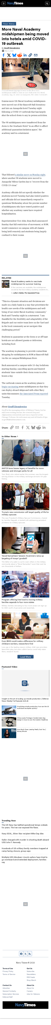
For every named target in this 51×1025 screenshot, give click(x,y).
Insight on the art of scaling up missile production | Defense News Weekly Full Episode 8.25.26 (25, 699)
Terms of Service (9, 974)
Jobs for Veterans (33, 994)
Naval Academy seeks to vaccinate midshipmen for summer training (26, 282)
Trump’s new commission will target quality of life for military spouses (25, 513)
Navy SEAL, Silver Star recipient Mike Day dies (23, 833)
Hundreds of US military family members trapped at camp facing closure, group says (25, 849)
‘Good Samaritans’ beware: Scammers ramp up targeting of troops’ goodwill (23, 557)
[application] (25, 683)
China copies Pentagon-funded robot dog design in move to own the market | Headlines (32, 719)
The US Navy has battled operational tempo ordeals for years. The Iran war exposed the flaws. (25, 826)
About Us (30, 988)
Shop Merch (31, 980)
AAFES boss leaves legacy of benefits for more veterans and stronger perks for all (23, 469)
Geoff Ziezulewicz (12, 48)
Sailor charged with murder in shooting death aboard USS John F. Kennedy (25, 841)
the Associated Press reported (34, 393)
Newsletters (31, 974)
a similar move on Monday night (30, 174)
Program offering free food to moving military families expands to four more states (22, 601)
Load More (25, 656)
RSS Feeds (31, 977)
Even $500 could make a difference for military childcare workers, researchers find (22, 642)
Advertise (6, 988)
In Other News (9, 436)
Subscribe (30, 971)
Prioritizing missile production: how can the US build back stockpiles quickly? (33, 707)
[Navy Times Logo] (15, 3)
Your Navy (8, 23)
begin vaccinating (10, 386)
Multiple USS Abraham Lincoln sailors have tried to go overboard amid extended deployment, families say (24, 860)
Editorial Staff (8, 997)
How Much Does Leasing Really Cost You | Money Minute (31, 730)
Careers (30, 991)
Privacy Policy (8, 971)
